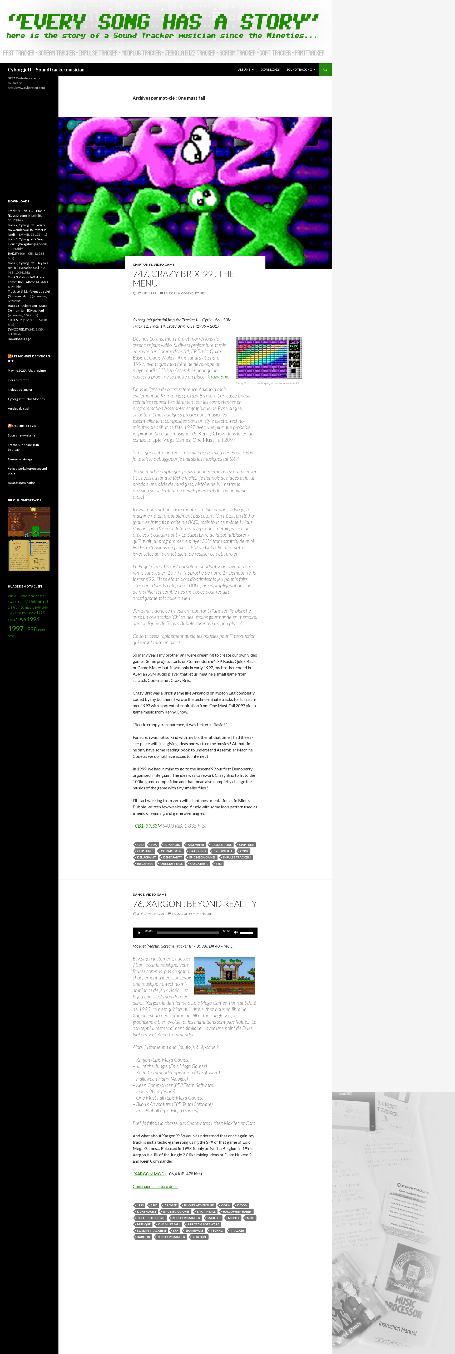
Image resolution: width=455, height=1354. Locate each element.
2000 (11, 636)
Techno (217, 1230)
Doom (242, 1205)
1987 (11, 612)
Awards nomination (22, 483)
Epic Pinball (206, 1211)
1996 (33, 619)
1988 (18, 612)
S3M (219, 863)
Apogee (171, 1205)
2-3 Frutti (14, 607)
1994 (11, 620)
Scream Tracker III (151, 1230)
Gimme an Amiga (20, 459)
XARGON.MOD (149, 1173)
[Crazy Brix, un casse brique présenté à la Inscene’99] (269, 357)
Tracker (237, 1230)
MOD (251, 1218)
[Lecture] (139, 932)
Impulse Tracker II (237, 857)
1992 (32, 613)
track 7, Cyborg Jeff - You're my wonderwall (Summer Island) (27, 229)
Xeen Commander (171, 1237)
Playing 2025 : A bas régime (27, 370)
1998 (30, 629)
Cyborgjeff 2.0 (24, 426)
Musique (144, 1224)
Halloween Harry (237, 1211)
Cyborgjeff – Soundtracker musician (46, 69)
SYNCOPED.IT (18, 329)
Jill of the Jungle (151, 1218)
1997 (140, 844)
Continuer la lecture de (155, 1186)
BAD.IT (13, 253)
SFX (175, 1230)
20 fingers (27, 607)
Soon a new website (21, 435)
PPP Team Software (203, 1224)
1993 (140, 1205)
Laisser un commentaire (184, 293)
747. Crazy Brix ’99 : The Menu (183, 278)
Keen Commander (186, 1218)
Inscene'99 (145, 863)
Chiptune (246, 844)
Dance (138, 894)
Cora (225, 1205)
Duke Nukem (146, 1211)
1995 (154, 1205)
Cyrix (244, 851)
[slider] (247, 932)
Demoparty (172, 857)
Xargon (143, 1237)
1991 (25, 612)
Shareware (194, 1230)
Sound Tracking (299, 69)
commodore (171, 851)
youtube (199, 1237)
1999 (154, 844)
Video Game (164, 264)
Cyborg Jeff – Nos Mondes (26, 399)
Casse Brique (221, 844)
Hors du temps (18, 380)
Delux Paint (146, 857)
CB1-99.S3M (148, 826)
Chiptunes (142, 264)
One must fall (171, 863)
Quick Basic (199, 863)
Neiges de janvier (20, 389)
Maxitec (214, 1218)
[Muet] (236, 932)
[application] (195, 933)
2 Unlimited (36, 601)
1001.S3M (15, 320)
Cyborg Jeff (223, 851)
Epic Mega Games (202, 857)
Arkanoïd (172, 844)
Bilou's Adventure (199, 1205)
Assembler (196, 844)
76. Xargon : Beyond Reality (195, 903)
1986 (44, 607)
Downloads (270, 69)
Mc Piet (234, 1218)
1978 (37, 607)
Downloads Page (19, 339)
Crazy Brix (218, 376)
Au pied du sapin (19, 408)
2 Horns (20, 602)
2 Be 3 (12, 596)
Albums (244, 69)
